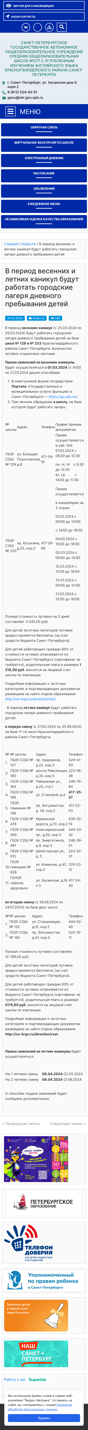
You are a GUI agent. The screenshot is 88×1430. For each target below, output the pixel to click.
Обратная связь (44, 127)
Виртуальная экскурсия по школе (44, 142)
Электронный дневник (44, 158)
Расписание (44, 173)
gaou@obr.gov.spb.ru (25, 97)
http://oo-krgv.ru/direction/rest (30, 699)
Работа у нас (15, 1379)
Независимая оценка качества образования (44, 219)
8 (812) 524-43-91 (22, 92)
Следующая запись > (68, 1123)
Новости (38, 318)
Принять (44, 1418)
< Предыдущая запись (21, 1123)
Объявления (44, 188)
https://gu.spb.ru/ (63, 396)
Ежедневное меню (44, 204)
